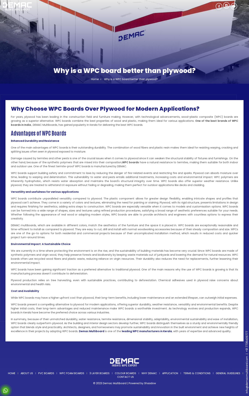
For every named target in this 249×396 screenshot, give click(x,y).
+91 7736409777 (247, 341)
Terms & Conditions (197, 373)
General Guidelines (228, 373)
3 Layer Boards (100, 373)
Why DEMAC (149, 373)
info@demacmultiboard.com (247, 374)
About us (27, 373)
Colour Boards (125, 373)
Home (95, 79)
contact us (125, 377)
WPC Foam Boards (71, 373)
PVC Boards (46, 373)
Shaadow (150, 383)
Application (170, 373)
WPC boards (130, 162)
